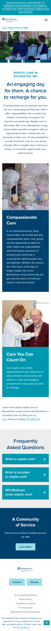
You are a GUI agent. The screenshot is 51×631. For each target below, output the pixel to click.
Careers (17, 582)
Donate (34, 582)
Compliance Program (25, 603)
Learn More (25, 547)
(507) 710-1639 (21, 28)
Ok (46, 622)
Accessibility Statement (25, 595)
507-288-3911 (32, 419)
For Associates (26, 607)
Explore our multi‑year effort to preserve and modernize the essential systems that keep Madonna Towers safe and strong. (25, 7)
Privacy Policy (25, 599)
